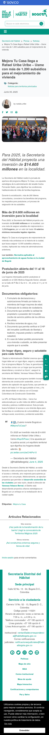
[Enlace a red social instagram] (24, 652)
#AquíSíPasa (22, 438)
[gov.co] (11, 2)
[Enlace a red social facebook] (12, 652)
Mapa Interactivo (24, 684)
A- (46, 359)
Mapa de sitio (25, 663)
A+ (46, 365)
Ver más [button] (8, 723)
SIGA (24, 669)
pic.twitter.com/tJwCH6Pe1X (23, 452)
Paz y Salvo (24, 694)
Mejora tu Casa (19, 504)
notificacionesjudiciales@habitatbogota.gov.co (30, 643)
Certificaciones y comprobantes (24, 689)
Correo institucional (24, 674)
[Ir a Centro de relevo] (46, 376)
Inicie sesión (8, 558)
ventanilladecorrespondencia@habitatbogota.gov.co (28, 634)
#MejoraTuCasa (17, 425)
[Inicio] (24, 13)
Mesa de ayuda (24, 679)
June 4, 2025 (36, 461)
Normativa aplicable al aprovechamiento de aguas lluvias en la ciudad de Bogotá (23, 258)
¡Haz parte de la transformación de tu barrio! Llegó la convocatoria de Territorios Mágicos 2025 (26, 530)
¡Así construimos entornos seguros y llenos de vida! (23, 544)
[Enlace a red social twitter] (18, 652)
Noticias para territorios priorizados (22, 86)
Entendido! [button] (24, 730)
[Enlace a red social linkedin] (37, 652)
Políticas (24, 658)
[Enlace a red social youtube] (31, 652)
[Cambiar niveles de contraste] (46, 371)
